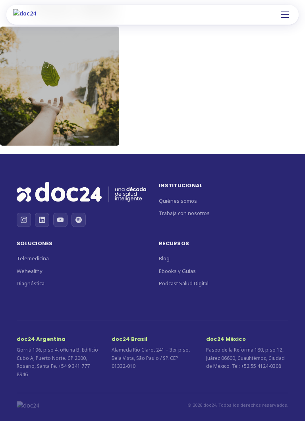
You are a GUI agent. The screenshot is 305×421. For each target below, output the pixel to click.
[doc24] (81, 193)
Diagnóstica (30, 283)
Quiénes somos (178, 200)
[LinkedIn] (42, 220)
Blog (164, 258)
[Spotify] (78, 220)
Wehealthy (29, 271)
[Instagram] (24, 220)
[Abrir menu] (284, 14)
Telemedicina (33, 258)
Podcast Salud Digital (183, 283)
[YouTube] (60, 220)
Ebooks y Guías (177, 271)
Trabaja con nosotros (184, 213)
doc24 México (226, 339)
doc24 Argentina (41, 339)
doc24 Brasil (129, 339)
